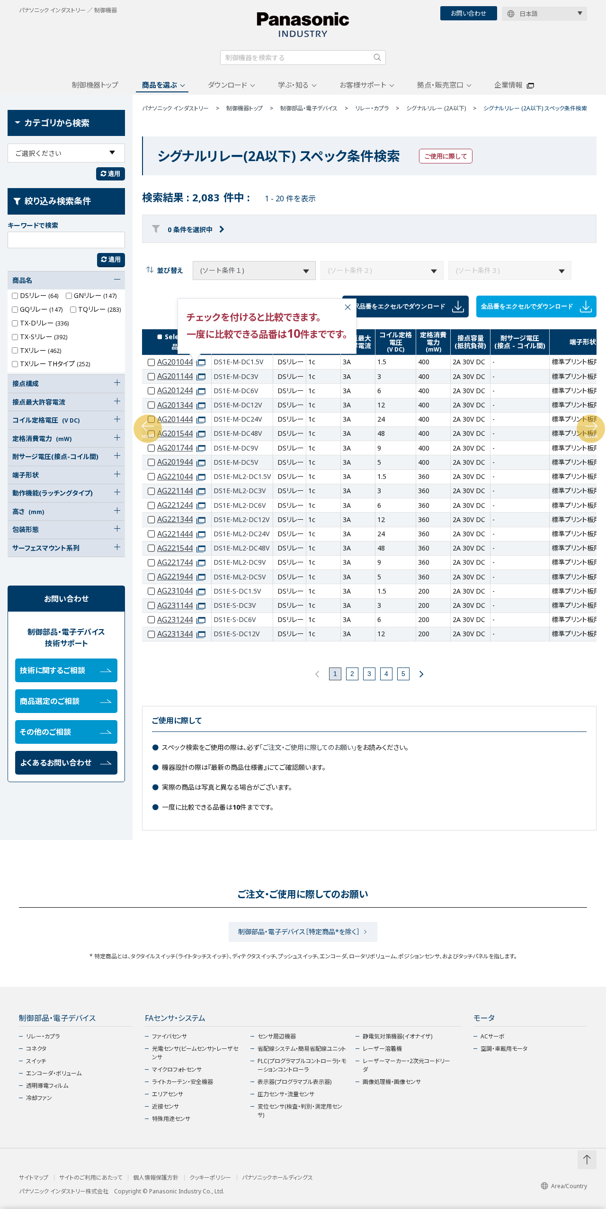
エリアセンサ (167, 1094)
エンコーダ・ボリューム (53, 1073)
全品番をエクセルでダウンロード (528, 305)
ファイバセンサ (169, 1036)
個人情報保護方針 (155, 1178)
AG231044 (175, 591)
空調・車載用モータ (504, 1049)
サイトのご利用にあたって (90, 1178)
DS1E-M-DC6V (236, 390)
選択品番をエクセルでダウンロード (397, 305)
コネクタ (36, 1049)
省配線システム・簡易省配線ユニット (302, 1049)
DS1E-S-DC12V (236, 633)
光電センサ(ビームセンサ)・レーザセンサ (195, 1053)
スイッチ (36, 1061)
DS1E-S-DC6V (235, 619)
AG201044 (175, 362)
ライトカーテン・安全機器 (182, 1082)
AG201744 (175, 448)
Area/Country (569, 1186)
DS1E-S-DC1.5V (237, 590)
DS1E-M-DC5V (236, 462)
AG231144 (175, 606)
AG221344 (175, 519)
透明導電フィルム (47, 1086)
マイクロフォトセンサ (177, 1069)
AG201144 (175, 376)
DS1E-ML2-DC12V (241, 519)
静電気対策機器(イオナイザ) (397, 1036)
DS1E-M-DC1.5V (238, 361)
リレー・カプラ (43, 1036)
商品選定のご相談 (50, 701)
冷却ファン (39, 1098)
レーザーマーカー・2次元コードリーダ (406, 1065)
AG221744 (175, 563)
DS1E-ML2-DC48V (241, 547)
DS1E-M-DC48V (238, 433)
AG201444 (175, 419)
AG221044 (175, 477)
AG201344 (175, 405)
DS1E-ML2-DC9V (240, 562)
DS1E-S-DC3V (235, 605)
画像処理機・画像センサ (392, 1082)
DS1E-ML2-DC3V (240, 490)
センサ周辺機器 (277, 1036)
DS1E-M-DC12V (238, 404)
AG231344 (175, 634)
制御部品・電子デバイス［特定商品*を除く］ (299, 931)
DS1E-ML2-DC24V (241, 533)
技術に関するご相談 (52, 670)
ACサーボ (493, 1036)
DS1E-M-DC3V (236, 376)
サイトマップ (33, 1178)
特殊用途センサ (171, 1119)
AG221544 (175, 548)
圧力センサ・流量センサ (286, 1094)
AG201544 (175, 434)
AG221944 (175, 577)
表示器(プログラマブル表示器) (294, 1082)
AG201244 (175, 391)
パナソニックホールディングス (277, 1178)
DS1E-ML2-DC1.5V (242, 476)
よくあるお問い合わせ (55, 763)
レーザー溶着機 (382, 1049)
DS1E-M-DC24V (238, 419)
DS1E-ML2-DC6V (240, 505)
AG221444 (175, 534)
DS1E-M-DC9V (236, 447)
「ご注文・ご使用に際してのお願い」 (307, 747)
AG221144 (175, 491)
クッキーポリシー (210, 1178)
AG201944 (175, 462)
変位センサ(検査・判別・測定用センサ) (300, 1110)
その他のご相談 (45, 732)
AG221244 (175, 505)
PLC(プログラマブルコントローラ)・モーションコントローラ (302, 1065)
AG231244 (175, 620)
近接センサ (165, 1106)
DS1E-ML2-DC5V (240, 576)
